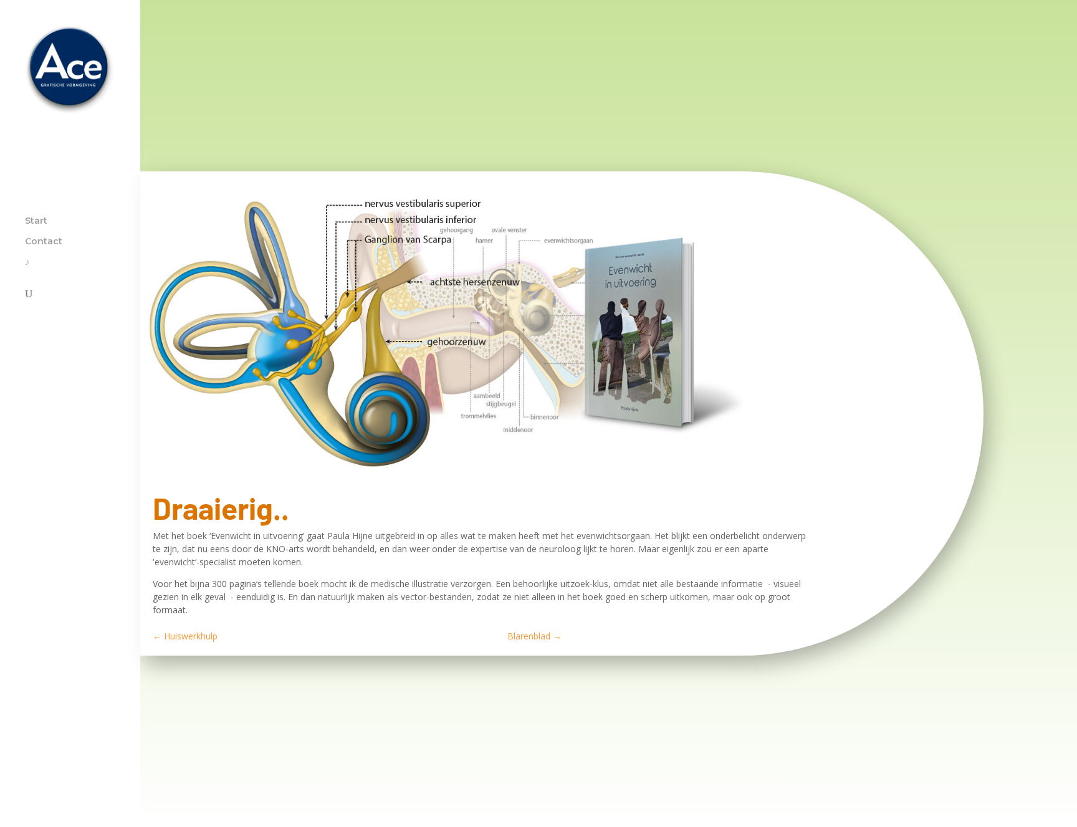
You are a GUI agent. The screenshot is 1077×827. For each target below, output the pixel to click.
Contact (43, 242)
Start (36, 221)
